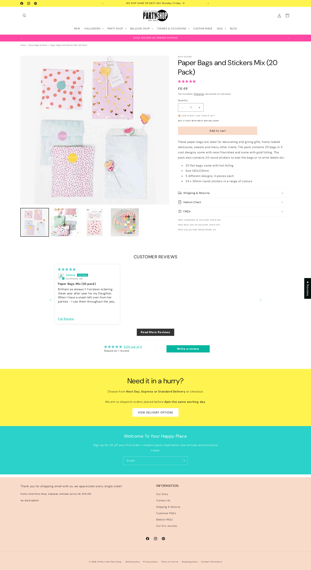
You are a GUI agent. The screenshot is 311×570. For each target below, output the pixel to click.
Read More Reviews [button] (155, 332)
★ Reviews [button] (308, 288)
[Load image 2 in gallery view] (65, 222)
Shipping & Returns (168, 506)
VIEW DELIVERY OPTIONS (155, 412)
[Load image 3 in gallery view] (95, 222)
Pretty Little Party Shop (109, 561)
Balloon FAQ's (164, 519)
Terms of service (169, 561)
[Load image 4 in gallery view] (125, 222)
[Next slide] (260, 300)
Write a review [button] (188, 349)
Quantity (183, 100)
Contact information (211, 561)
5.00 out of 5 (133, 347)
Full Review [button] (66, 319)
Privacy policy (150, 561)
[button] (24, 15)
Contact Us (163, 500)
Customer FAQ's (166, 513)
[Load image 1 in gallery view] (35, 222)
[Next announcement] (208, 3)
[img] (67, 269)
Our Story (162, 494)
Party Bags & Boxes (38, 45)
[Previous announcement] (103, 3)
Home (23, 45)
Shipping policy (190, 561)
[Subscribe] (184, 461)
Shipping (199, 94)
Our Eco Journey (166, 525)
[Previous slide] (50, 300)
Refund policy (133, 561)
